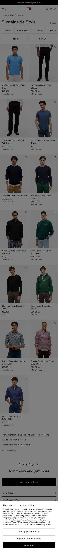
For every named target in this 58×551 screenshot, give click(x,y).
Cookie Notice (29, 524)
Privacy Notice (45, 524)
